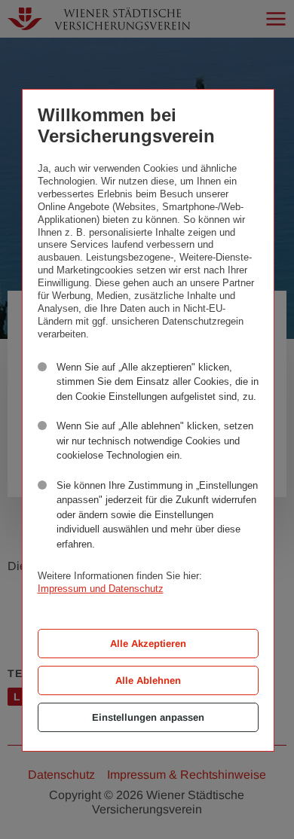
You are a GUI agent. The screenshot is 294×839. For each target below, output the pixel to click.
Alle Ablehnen (148, 680)
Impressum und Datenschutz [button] (101, 588)
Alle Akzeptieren (148, 643)
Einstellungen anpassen (148, 717)
